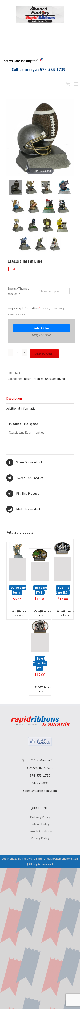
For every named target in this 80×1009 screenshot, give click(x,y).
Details (22, 611)
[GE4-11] (33, 225)
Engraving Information (36, 311)
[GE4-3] (48, 187)
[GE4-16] (55, 244)
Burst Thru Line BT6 (40, 663)
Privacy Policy (40, 838)
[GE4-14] (25, 244)
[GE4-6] (33, 206)
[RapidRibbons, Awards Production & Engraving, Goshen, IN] (40, 43)
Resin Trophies (33, 379)
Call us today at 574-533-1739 (38, 69)
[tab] (40, 399)
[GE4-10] (17, 225)
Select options (16, 613)
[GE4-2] (31, 187)
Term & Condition (40, 831)
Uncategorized (55, 379)
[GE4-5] (17, 206)
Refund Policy (40, 824)
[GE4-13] (62, 225)
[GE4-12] (48, 225)
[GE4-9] (63, 206)
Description (14, 398)
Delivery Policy (40, 817)
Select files (41, 328)
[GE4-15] (40, 244)
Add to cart (44, 353)
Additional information (21, 408)
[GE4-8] (48, 206)
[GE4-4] (64, 187)
